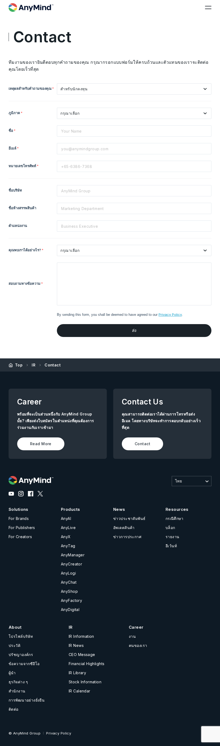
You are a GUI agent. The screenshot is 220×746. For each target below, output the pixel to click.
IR (33, 365)
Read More (41, 443)
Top (19, 365)
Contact (53, 365)
